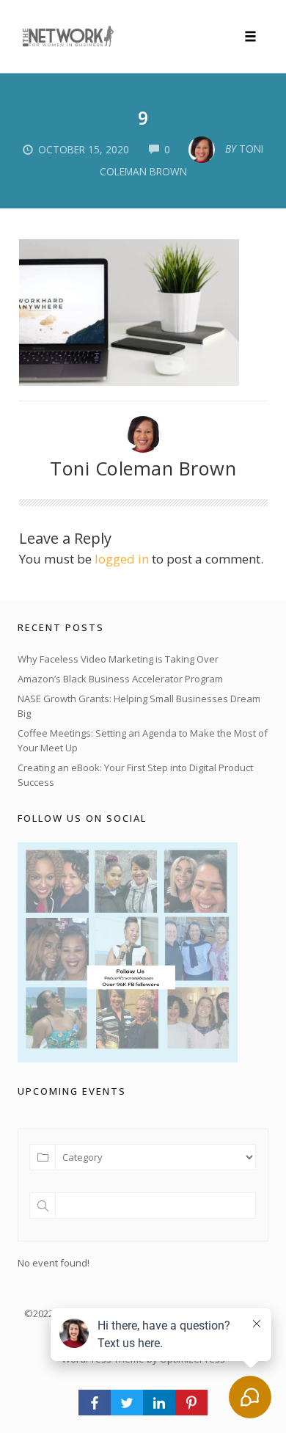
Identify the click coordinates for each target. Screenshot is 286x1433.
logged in (122, 558)
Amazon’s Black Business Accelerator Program (120, 678)
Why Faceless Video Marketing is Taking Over (118, 659)
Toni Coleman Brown (143, 468)
